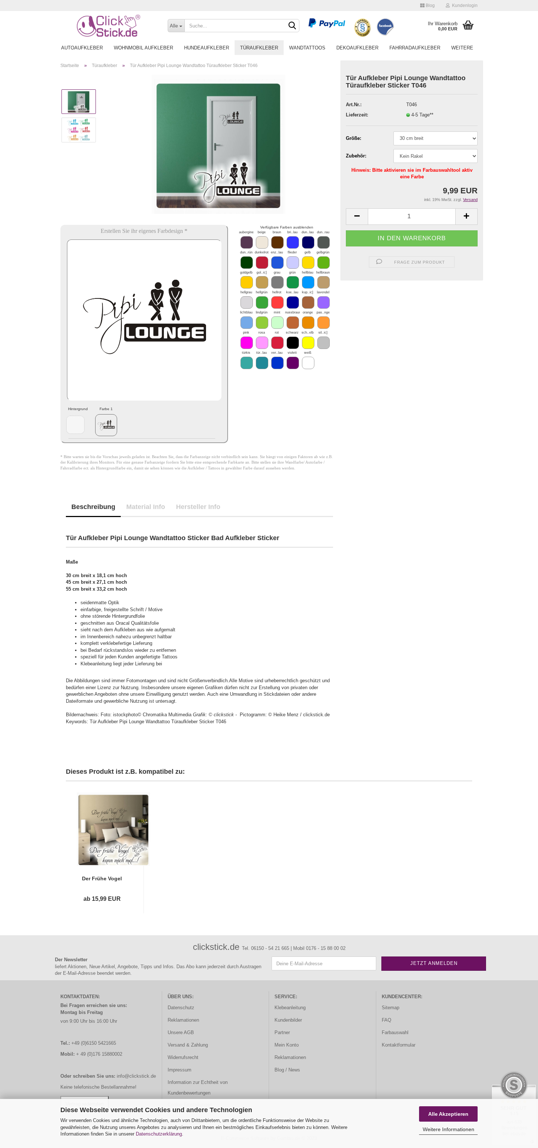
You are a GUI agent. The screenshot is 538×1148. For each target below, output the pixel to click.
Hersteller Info (198, 506)
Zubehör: (356, 156)
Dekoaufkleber (357, 48)
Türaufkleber (259, 48)
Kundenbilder (288, 1020)
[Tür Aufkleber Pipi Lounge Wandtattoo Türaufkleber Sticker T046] (218, 143)
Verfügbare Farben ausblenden (286, 227)
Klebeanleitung (290, 1007)
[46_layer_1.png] (106, 425)
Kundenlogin (464, 5)
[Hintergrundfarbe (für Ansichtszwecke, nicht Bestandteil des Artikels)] (75, 425)
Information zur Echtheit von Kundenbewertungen (198, 1088)
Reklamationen (183, 1020)
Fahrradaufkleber (414, 48)
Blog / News (287, 1070)
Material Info (145, 506)
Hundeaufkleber (206, 48)
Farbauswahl (395, 1032)
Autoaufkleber (82, 48)
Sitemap (390, 1007)
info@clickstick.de (136, 1076)
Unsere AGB (181, 1032)
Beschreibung (93, 506)
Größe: (353, 138)
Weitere (462, 48)
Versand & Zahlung (188, 1045)
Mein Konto (286, 1045)
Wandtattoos (307, 48)
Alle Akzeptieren (448, 1114)
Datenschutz (181, 1007)
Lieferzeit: (357, 115)
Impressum (179, 1070)
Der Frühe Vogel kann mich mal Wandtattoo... (102, 879)
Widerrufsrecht (183, 1057)
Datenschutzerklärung (159, 1134)
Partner (282, 1032)
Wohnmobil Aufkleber (143, 48)
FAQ (386, 1020)
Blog (430, 5)
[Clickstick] (108, 25)
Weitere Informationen (448, 1129)
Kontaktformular (398, 1045)
